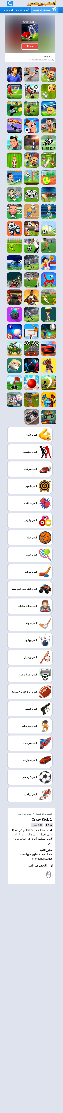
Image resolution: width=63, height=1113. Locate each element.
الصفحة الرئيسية (42, 9)
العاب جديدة (22, 9)
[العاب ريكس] (41, 3)
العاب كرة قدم (25, 813)
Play (30, 46)
